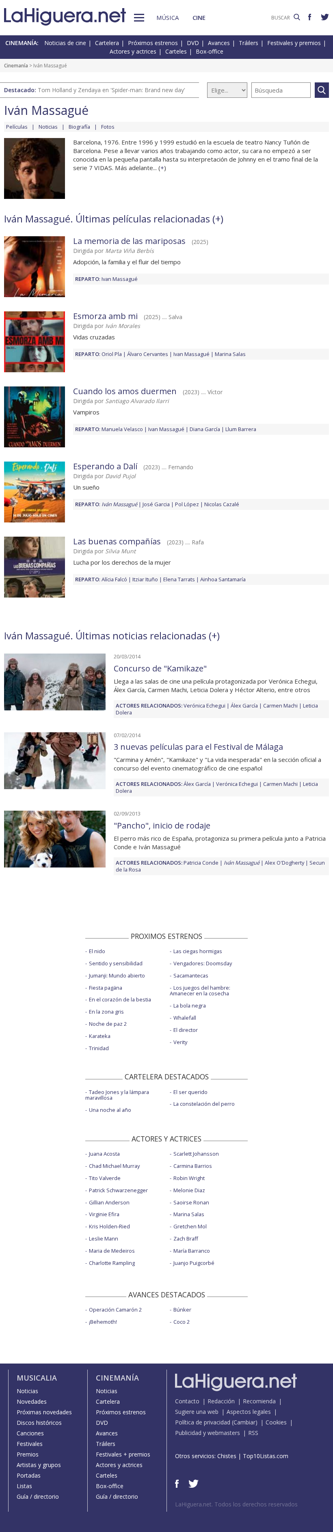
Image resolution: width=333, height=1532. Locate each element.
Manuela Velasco (122, 429)
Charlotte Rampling (112, 1263)
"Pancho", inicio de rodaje (162, 825)
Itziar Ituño (145, 579)
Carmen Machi (280, 705)
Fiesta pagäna (105, 987)
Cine (198, 17)
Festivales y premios (294, 43)
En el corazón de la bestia (120, 999)
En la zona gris (106, 1011)
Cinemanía (16, 65)
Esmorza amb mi (105, 316)
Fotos (108, 126)
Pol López (187, 504)
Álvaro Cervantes (147, 354)
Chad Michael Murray (114, 1165)
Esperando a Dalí (105, 466)
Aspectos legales (249, 1411)
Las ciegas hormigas (197, 951)
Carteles (176, 51)
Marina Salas (230, 354)
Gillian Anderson (109, 1202)
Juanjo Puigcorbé (193, 1263)
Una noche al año (110, 1109)
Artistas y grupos (39, 1465)
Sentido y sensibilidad (116, 963)
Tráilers (248, 43)
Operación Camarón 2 (115, 1309)
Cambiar (244, 1422)
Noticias (48, 126)
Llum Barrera (240, 429)
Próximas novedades (44, 1412)
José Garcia (156, 504)
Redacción (221, 1401)
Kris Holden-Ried (109, 1226)
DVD (193, 43)
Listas (24, 1486)
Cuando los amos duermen (125, 391)
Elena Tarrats (179, 579)
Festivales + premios (123, 1454)
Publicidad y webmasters (207, 1433)
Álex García (244, 705)
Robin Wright (189, 1178)
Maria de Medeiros (112, 1250)
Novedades (32, 1401)
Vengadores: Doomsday (202, 963)
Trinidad (99, 1048)
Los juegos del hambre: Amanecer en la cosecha (200, 990)
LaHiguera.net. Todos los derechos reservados (236, 1504)
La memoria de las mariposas (129, 240)
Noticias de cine (65, 43)
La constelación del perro (204, 1103)
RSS (253, 1433)
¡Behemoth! (103, 1321)
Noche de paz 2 (108, 1023)
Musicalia (37, 1378)
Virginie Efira (104, 1214)
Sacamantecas (190, 975)
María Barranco (191, 1250)
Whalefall (184, 1017)
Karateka (99, 1036)
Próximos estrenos (153, 43)
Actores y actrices (133, 51)
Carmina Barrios (192, 1165)
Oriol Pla (112, 354)
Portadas (29, 1475)
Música (167, 17)
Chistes (226, 1456)
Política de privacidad (202, 1422)
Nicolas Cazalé (221, 504)
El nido (97, 951)
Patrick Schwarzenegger (118, 1190)
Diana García (205, 429)
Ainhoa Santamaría (223, 579)
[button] (139, 18)
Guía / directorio (38, 1496)
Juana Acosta (104, 1153)
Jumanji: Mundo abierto (117, 975)
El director (185, 1030)
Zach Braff (185, 1238)
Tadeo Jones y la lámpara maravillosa (117, 1095)
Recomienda (259, 1401)
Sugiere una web (196, 1411)
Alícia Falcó (114, 579)
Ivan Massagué (120, 279)
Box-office (209, 51)
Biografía (79, 126)
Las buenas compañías (117, 541)
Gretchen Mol (190, 1226)
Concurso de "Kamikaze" (160, 668)
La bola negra (189, 1005)
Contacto (187, 1401)
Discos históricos (39, 1422)
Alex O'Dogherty (284, 862)
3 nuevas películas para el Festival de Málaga (198, 746)
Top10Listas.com (265, 1456)
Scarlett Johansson (196, 1153)
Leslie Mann (103, 1238)
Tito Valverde (105, 1178)
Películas (17, 126)
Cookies (276, 1422)
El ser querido (190, 1092)
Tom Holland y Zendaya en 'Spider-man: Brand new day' (111, 90)
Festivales (30, 1444)
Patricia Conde (201, 862)
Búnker (182, 1309)
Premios (28, 1454)
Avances (219, 43)
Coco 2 (181, 1321)
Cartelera (107, 43)
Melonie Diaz (189, 1190)
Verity (180, 1042)
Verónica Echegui (204, 705)
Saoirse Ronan (191, 1202)
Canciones (30, 1433)
